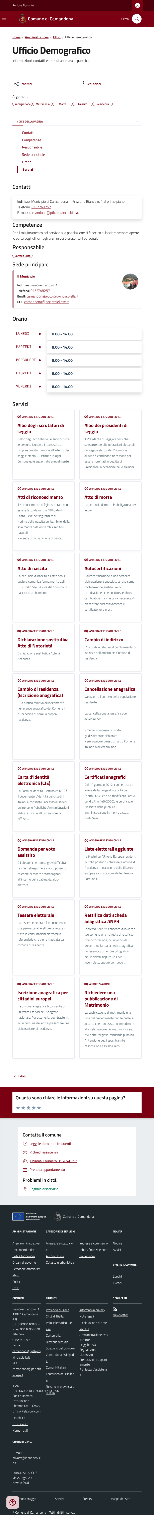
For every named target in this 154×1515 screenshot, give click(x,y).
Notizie (117, 1243)
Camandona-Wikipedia (60, 1357)
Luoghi (117, 1276)
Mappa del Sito (120, 1498)
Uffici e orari (20, 1424)
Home (16, 37)
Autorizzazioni (55, 1256)
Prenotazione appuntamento (93, 1362)
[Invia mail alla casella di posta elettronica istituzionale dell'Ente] (26, 1354)
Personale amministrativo (26, 1272)
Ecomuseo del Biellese (60, 1377)
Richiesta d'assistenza (93, 1372)
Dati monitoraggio (24, 1498)
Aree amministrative (26, 1243)
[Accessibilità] (12, 1502)
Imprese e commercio (93, 1243)
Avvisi (117, 1249)
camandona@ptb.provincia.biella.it (55, 212)
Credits (87, 1498)
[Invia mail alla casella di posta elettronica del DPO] (26, 1460)
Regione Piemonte (23, 5)
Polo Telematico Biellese (59, 1325)
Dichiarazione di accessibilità (93, 1325)
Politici (16, 1281)
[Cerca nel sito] (135, 19)
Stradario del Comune (60, 1348)
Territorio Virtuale (57, 1341)
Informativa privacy (92, 1309)
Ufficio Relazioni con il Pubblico (26, 1414)
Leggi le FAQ (87, 1344)
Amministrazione (37, 37)
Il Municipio (26, 276)
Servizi (59, 1498)
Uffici (57, 37)
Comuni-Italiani (56, 1367)
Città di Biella (55, 1316)
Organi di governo (24, 1262)
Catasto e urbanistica (60, 1262)
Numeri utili (20, 1430)
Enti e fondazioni (23, 1256)
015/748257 (41, 207)
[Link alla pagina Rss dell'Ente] (115, 1309)
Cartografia (53, 1335)
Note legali (86, 1316)
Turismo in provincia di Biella (60, 1389)
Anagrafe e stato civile (60, 1246)
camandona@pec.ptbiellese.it (46, 301)
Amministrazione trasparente (93, 1337)
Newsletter (120, 1314)
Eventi (117, 1282)
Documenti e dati (23, 1249)
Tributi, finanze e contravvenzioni (93, 1252)
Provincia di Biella (57, 1309)
